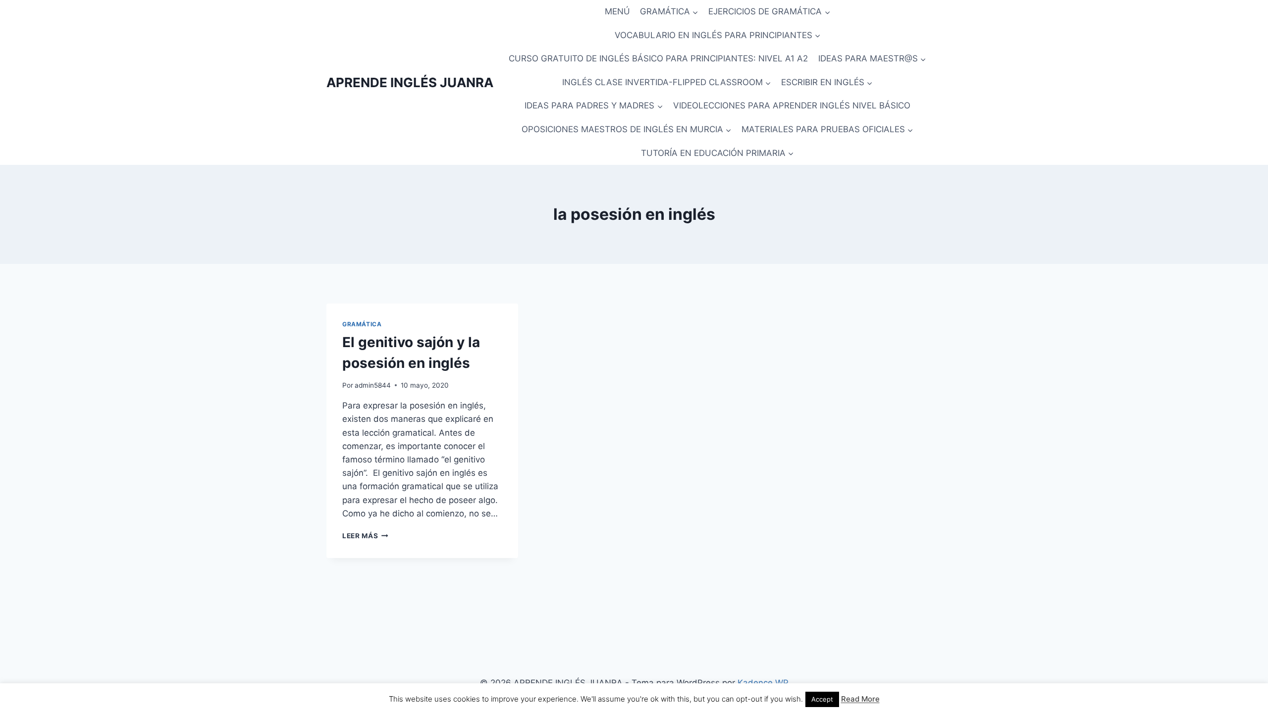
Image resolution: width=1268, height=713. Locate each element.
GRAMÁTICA (361, 324)
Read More (860, 699)
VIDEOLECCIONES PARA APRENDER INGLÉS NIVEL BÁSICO (791, 105)
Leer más (365, 536)
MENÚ (617, 11)
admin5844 (373, 385)
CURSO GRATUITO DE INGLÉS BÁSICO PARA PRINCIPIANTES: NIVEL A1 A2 (658, 58)
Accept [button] (822, 699)
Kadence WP (763, 683)
